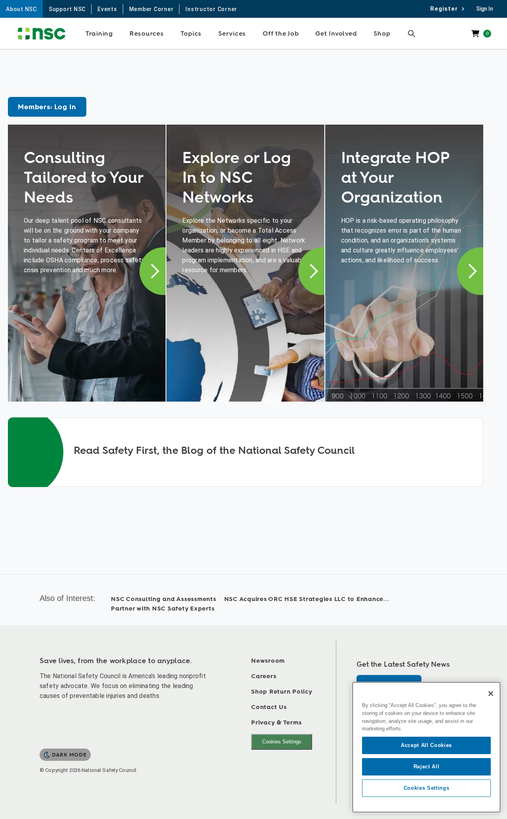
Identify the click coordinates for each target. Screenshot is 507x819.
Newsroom (268, 661)
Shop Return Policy (282, 692)
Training (99, 33)
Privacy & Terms (276, 723)
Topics (191, 33)
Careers (263, 676)
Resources (147, 33)
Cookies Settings (281, 742)
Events (107, 9)
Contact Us (269, 707)
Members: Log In (47, 107)
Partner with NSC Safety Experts (162, 609)
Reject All (427, 767)
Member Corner (151, 9)
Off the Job (281, 33)
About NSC (21, 9)
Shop (382, 33)
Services (232, 33)
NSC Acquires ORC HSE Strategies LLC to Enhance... (306, 599)
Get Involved (336, 33)
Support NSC (67, 9)
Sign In (484, 9)
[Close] (490, 693)
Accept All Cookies (426, 745)
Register (446, 8)
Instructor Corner (211, 9)
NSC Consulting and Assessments (163, 599)
